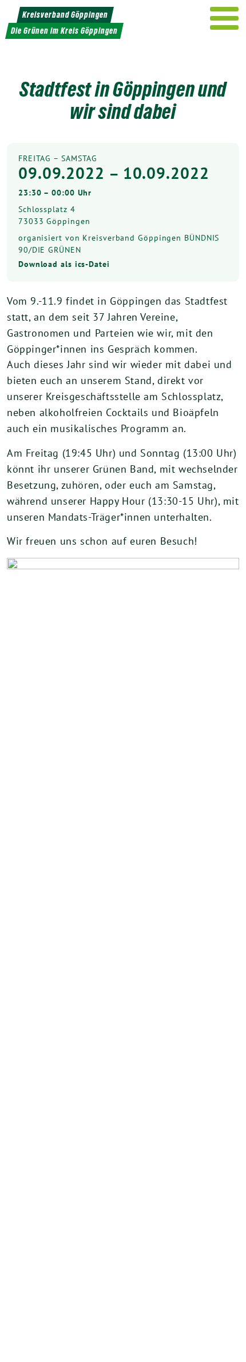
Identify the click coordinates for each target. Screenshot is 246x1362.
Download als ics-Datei (64, 264)
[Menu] (224, 18)
